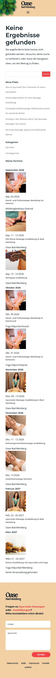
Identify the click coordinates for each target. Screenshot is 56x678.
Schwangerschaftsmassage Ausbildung (25, 443)
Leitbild (28, 667)
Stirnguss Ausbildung (16, 278)
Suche (46, 74)
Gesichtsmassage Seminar (19, 479)
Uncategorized (12, 153)
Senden (41, 654)
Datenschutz (12, 663)
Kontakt (45, 663)
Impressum (34, 663)
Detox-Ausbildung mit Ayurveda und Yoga (27, 562)
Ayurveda (10, 147)
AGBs (23, 663)
